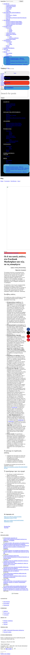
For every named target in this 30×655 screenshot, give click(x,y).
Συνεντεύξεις (9, 55)
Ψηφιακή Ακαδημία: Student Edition (14, 22)
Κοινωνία (8, 11)
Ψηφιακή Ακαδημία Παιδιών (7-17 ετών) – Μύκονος (17, 168)
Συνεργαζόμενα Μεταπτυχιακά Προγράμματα (16, 17)
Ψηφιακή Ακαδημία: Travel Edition (14, 24)
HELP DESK (7, 77)
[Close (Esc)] (1, 651)
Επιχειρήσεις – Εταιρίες (11, 15)
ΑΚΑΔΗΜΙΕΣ (6, 20)
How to (7, 45)
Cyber (10, 36)
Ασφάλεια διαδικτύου (11, 5)
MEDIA (5, 51)
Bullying (8, 35)
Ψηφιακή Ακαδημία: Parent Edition (14, 21)
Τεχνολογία (6, 181)
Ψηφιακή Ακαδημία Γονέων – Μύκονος (15, 58)
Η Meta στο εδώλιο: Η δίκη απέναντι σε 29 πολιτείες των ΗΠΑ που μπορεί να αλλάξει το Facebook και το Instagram (16, 547)
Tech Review (9, 41)
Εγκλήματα (8, 8)
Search (21, 1)
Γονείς (10, 29)
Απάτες (7, 10)
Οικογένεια (8, 27)
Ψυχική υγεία (6, 613)
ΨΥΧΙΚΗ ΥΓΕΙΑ (7, 26)
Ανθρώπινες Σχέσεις (10, 32)
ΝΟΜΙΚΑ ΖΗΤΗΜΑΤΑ (8, 48)
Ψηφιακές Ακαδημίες (8, 620)
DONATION (7, 82)
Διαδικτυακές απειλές (11, 6)
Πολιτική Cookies (7, 632)
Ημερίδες (5, 622)
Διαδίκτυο (5, 611)
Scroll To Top (4, 653)
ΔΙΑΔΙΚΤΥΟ (6, 3)
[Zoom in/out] (5, 651)
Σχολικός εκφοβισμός (14, 38)
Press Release (9, 53)
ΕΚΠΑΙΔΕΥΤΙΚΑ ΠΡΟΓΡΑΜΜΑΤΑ (12, 12)
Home (2, 181)
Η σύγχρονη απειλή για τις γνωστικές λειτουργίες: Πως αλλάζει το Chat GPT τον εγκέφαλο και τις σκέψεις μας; (15, 589)
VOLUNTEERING (8, 87)
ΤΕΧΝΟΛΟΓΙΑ (7, 40)
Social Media (9, 7)
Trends (7, 46)
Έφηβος (10, 30)
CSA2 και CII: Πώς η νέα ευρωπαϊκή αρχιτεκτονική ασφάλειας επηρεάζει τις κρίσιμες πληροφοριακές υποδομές (14, 582)
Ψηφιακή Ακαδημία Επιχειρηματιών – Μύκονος (16, 64)
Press (7, 54)
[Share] (2, 651)
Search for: (3, 1)
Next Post (6, 527)
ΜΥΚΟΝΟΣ (6, 57)
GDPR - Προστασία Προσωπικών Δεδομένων (13, 630)
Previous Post (7, 526)
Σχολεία (8, 13)
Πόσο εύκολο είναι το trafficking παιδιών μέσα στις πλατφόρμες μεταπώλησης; (14, 576)
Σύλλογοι (8, 16)
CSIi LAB (5, 49)
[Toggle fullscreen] (3, 651)
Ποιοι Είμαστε (6, 601)
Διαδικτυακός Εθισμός (11, 34)
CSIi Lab (5, 624)
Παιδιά (10, 31)
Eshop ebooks (9, 25)
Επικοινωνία (6, 605)
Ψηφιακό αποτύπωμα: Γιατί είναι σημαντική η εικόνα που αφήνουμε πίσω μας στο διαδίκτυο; (16, 570)
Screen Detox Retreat (11, 39)
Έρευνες (8, 50)
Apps (10, 43)
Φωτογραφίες (6, 603)
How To (8, 19)
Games (10, 44)
